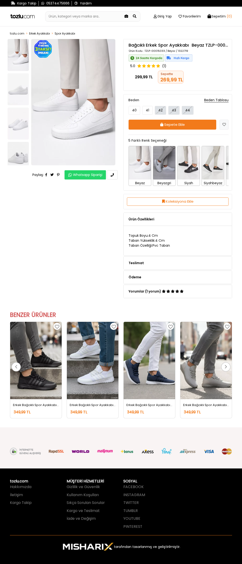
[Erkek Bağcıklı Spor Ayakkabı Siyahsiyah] (36, 360)
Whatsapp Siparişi (87, 174)
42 (160, 110)
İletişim (16, 495)
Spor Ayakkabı (65, 33)
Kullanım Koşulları (83, 495)
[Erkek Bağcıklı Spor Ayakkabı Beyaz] (92, 360)
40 (134, 110)
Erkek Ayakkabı (39, 33)
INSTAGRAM (134, 495)
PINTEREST (132, 526)
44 (187, 110)
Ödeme (135, 277)
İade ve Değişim (81, 518)
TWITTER (131, 502)
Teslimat (136, 263)
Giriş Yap (164, 16)
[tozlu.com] (22, 16)
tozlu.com (17, 33)
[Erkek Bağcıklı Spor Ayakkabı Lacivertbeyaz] (149, 360)
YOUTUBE (131, 518)
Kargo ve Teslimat (83, 510)
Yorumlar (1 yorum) (145, 291)
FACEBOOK (133, 487)
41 (147, 110)
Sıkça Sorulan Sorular (86, 502)
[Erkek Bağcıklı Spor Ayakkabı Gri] (206, 360)
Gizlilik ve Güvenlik (83, 487)
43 (174, 110)
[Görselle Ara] (126, 16)
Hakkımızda (20, 487)
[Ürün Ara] (134, 17)
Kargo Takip (21, 502)
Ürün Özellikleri (141, 219)
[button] (16, 367)
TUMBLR (130, 510)
